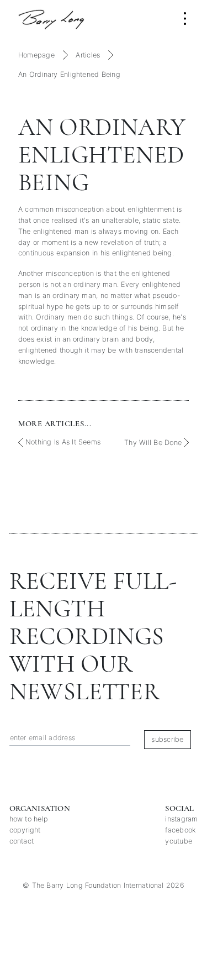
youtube (178, 841)
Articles (88, 55)
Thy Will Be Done (154, 442)
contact (21, 841)
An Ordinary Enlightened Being (69, 74)
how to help (29, 819)
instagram (181, 819)
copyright (25, 830)
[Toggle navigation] (185, 18)
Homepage (36, 55)
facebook (180, 830)
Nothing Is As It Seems (61, 442)
